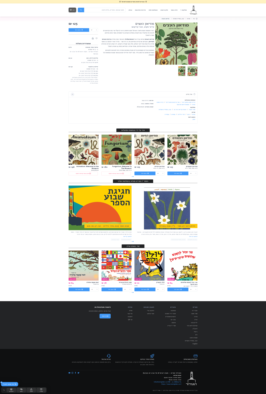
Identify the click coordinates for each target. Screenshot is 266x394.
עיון (196, 335)
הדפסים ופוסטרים (170, 317)
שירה (195, 320)
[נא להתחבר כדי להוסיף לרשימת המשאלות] (96, 38)
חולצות (174, 323)
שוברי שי (194, 311)
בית (194, 19)
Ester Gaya (122, 170)
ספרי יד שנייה (171, 326)
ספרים (188, 19)
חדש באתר (174, 10)
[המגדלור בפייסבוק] (75, 373)
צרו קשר (129, 314)
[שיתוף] (92, 38)
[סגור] (1, 382)
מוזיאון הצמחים (191, 166)
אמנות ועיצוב (193, 338)
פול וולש (165, 390)
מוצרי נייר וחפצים (170, 314)
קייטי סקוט (149, 26)
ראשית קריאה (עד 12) (180, 110)
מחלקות (184, 10)
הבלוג (130, 10)
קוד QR (130, 320)
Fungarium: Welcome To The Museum (122, 167)
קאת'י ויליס (188, 168)
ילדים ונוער (194, 323)
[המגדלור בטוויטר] (78, 373)
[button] (4, 390)
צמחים (173, 114)
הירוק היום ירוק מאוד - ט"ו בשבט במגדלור (177, 226)
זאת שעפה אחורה (92, 282)
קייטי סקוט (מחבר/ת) (188, 102)
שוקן (194, 119)
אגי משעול (96, 284)
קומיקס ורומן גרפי (192, 326)
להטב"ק (195, 329)
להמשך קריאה (193, 236)
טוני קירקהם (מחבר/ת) (173, 102)
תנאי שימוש (150, 314)
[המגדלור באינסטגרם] (72, 373)
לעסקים (130, 317)
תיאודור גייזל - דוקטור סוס (190, 286)
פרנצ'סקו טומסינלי (127, 284)
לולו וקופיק (160, 282)
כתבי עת (173, 320)
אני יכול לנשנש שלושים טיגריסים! (189, 283)
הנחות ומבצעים (126, 240)
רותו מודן (162, 284)
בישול (195, 332)
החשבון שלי (150, 311)
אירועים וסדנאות (140, 10)
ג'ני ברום (156, 168)
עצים (193, 114)
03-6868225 (175, 382)
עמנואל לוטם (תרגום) (183, 105)
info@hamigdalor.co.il (161, 382)
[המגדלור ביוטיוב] (69, 373)
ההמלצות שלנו (153, 10)
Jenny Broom (95, 170)
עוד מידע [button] (189, 94)
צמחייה (167, 114)
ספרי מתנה (192, 110)
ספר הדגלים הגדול (125, 282)
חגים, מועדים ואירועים (178, 240)
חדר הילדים (181, 114)
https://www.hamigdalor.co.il (171, 384)
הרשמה (104, 316)
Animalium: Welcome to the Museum (87, 167)
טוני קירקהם (137, 26)
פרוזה (195, 317)
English (195, 344)
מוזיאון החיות (159, 166)
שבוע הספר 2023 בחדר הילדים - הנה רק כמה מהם (108, 226)
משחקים (173, 311)
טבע (188, 114)
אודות (130, 311)
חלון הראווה (164, 10)
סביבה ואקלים (192, 240)
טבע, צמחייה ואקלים (178, 19)
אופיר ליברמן (156, 390)
